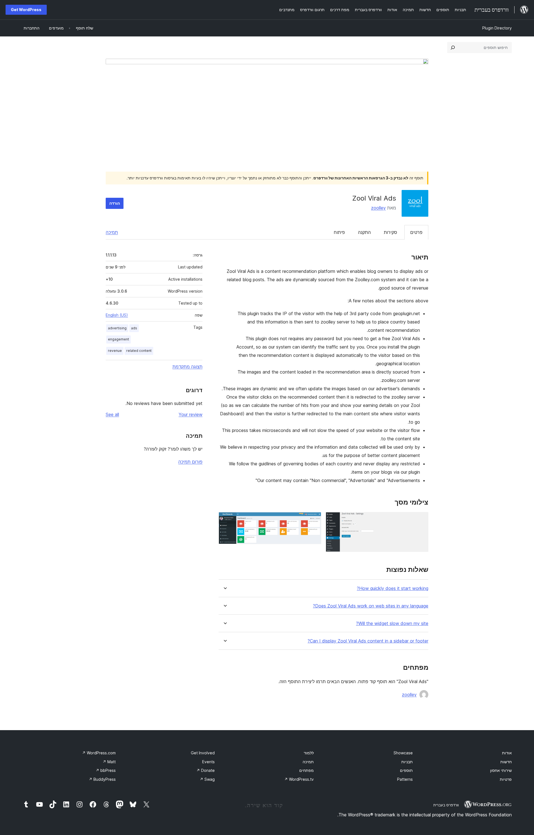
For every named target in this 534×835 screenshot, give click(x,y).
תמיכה (112, 232)
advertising (117, 328)
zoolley (378, 208)
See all (112, 414)
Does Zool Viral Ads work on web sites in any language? (370, 606)
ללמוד (309, 752)
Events (208, 761)
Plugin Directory (497, 28)
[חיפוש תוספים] (452, 47)
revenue (115, 351)
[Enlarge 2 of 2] (314, 519)
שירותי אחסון (501, 770)
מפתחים (306, 770)
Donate (205, 770)
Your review (190, 414)
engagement (118, 339)
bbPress (106, 770)
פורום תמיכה (190, 462)
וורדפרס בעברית (446, 805)
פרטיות (506, 779)
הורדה (114, 203)
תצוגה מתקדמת (187, 366)
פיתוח (339, 232)
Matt (109, 761)
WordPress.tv (299, 779)
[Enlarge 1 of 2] (421, 519)
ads (134, 328)
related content (139, 351)
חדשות (506, 761)
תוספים (406, 770)
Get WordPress (26, 9)
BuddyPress (102, 779)
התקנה (364, 232)
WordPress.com (99, 752)
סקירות (390, 232)
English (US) (117, 315)
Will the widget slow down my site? (392, 623)
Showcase (403, 752)
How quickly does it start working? (392, 588)
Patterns (405, 779)
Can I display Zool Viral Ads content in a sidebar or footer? (368, 641)
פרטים (416, 232)
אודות (507, 752)
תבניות (407, 761)
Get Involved (203, 752)
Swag (207, 779)
